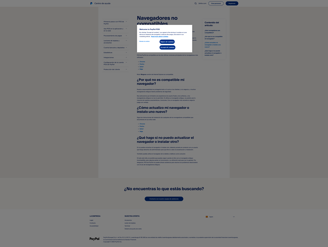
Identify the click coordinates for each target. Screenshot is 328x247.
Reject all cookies (167, 42)
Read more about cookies (159, 36)
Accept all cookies (167, 47)
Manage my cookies (144, 41)
